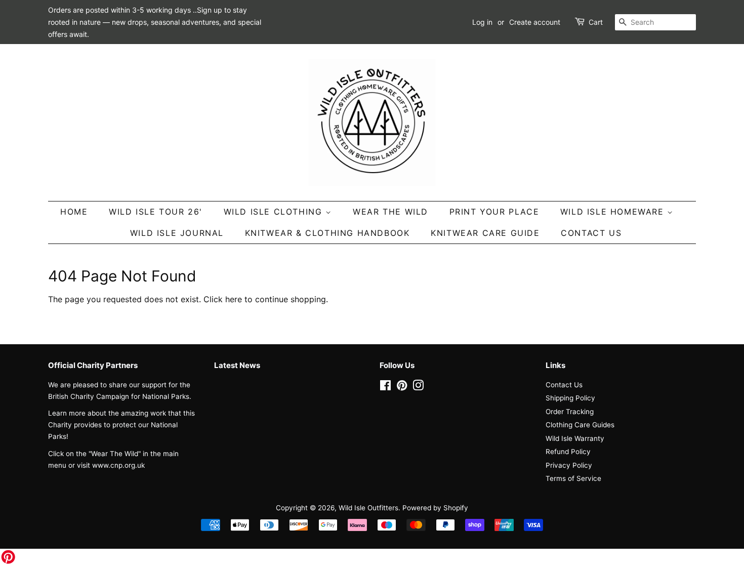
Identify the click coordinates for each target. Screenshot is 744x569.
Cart (596, 22)
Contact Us (591, 233)
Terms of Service (573, 478)
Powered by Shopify (435, 508)
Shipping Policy (570, 398)
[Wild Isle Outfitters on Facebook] (385, 387)
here (233, 299)
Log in (482, 22)
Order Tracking (570, 412)
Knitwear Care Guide (485, 233)
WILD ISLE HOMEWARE (613, 212)
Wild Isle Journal (177, 233)
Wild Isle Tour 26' (155, 212)
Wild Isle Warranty (575, 438)
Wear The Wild (390, 212)
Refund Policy (568, 452)
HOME (74, 212)
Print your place (494, 212)
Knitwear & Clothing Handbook (327, 233)
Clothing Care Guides (580, 425)
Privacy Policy (569, 465)
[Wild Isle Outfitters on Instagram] (418, 387)
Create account (534, 22)
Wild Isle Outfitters (368, 508)
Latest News (237, 365)
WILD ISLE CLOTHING (274, 212)
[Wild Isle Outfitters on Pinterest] (401, 387)
